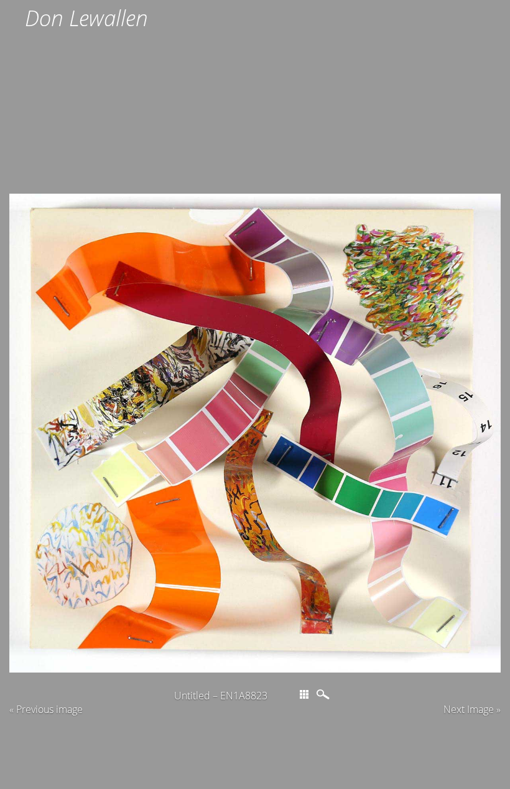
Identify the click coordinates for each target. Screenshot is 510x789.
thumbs (304, 694)
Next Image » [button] (472, 709)
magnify (324, 694)
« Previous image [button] (46, 709)
